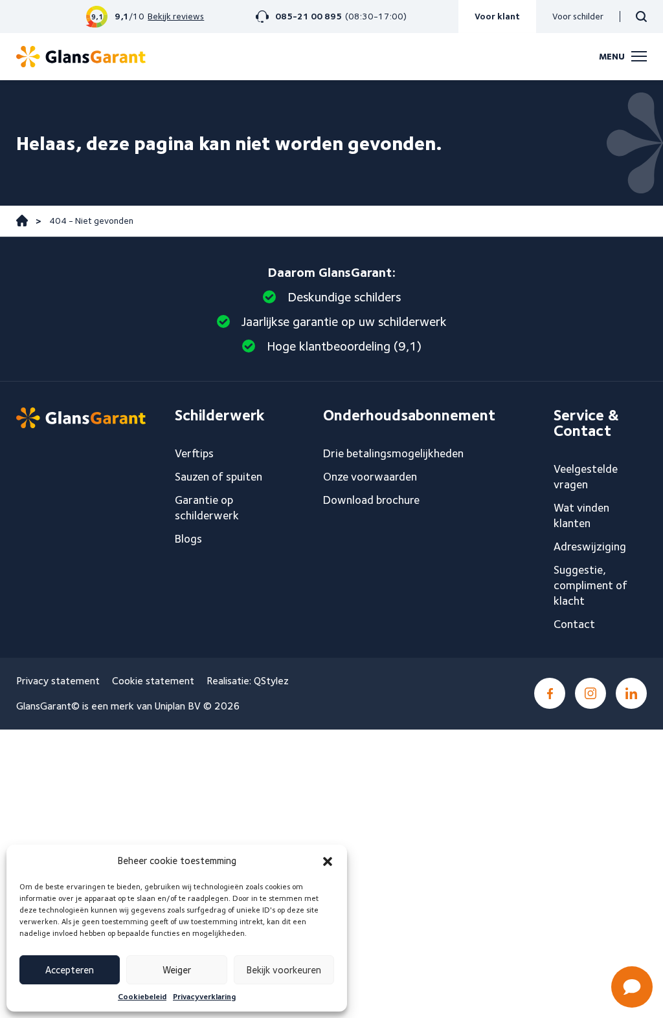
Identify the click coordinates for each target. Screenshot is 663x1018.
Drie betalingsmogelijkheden (393, 453)
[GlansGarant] (81, 56)
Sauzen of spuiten (218, 476)
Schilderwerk (220, 415)
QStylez (271, 681)
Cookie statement (153, 681)
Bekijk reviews (176, 16)
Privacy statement (58, 681)
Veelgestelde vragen (586, 476)
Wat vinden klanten (581, 515)
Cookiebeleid (142, 996)
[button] (327, 861)
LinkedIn (631, 693)
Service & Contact (586, 423)
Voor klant (497, 16)
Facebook (549, 693)
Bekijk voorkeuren (284, 970)
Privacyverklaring (204, 996)
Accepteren (69, 970)
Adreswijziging (590, 546)
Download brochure (371, 499)
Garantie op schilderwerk (207, 507)
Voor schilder (577, 16)
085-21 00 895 (308, 16)
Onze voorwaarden (370, 476)
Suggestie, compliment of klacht (590, 585)
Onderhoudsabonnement (409, 415)
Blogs (188, 538)
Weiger (177, 970)
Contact (574, 624)
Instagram (590, 693)
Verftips (194, 453)
